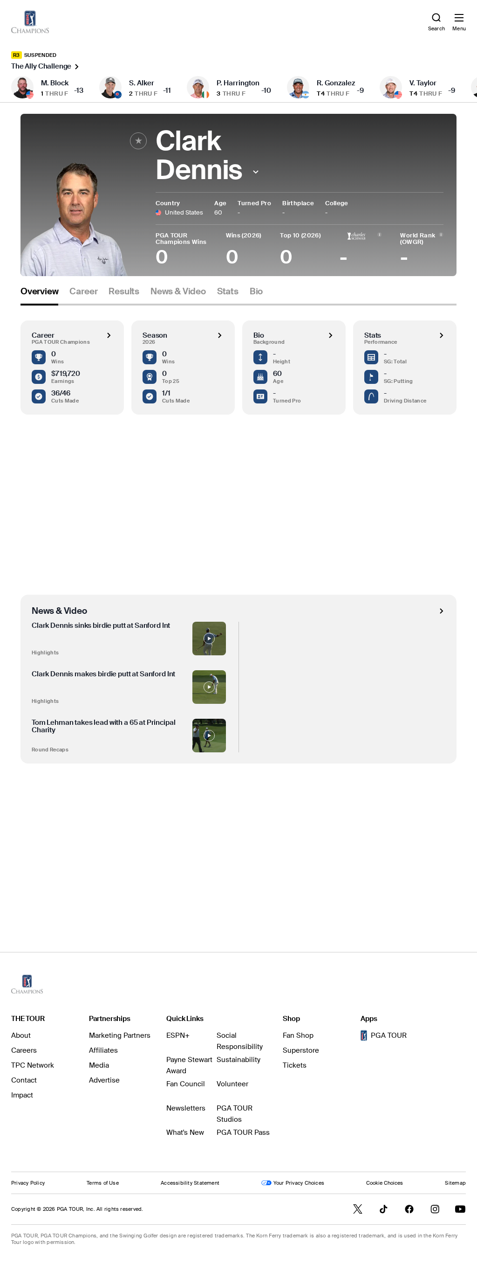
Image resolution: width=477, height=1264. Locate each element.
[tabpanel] (238, 610)
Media (99, 1065)
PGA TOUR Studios (234, 1114)
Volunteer (232, 1084)
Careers (24, 1050)
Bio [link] (256, 291)
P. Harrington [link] (238, 83)
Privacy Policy (28, 1183)
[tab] (39, 295)
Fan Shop (298, 1035)
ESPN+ (178, 1035)
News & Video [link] (178, 291)
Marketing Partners (119, 1035)
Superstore (301, 1050)
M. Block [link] (54, 83)
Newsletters (185, 1108)
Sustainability (238, 1059)
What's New (185, 1132)
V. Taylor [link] (422, 83)
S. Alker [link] (141, 83)
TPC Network (32, 1065)
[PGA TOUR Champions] (27, 984)
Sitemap (455, 1183)
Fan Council (185, 1084)
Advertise (104, 1080)
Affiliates (103, 1050)
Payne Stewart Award (189, 1065)
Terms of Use (103, 1183)
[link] (30, 22)
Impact (22, 1095)
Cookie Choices (384, 1183)
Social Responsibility (240, 1041)
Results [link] (124, 291)
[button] (255, 172)
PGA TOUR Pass (243, 1132)
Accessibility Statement (190, 1183)
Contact (24, 1080)
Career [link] (83, 291)
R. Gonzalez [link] (336, 83)
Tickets (295, 1065)
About (21, 1035)
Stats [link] (227, 291)
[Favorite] (138, 140)
